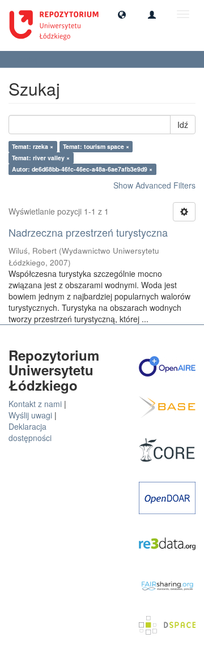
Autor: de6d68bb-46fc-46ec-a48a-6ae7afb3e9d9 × (82, 169)
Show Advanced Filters (154, 185)
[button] (122, 14)
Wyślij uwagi (30, 415)
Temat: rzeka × (32, 146)
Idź (182, 124)
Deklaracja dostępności (30, 432)
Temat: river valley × (41, 157)
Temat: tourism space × (96, 146)
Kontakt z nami (35, 403)
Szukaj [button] (28, 59)
